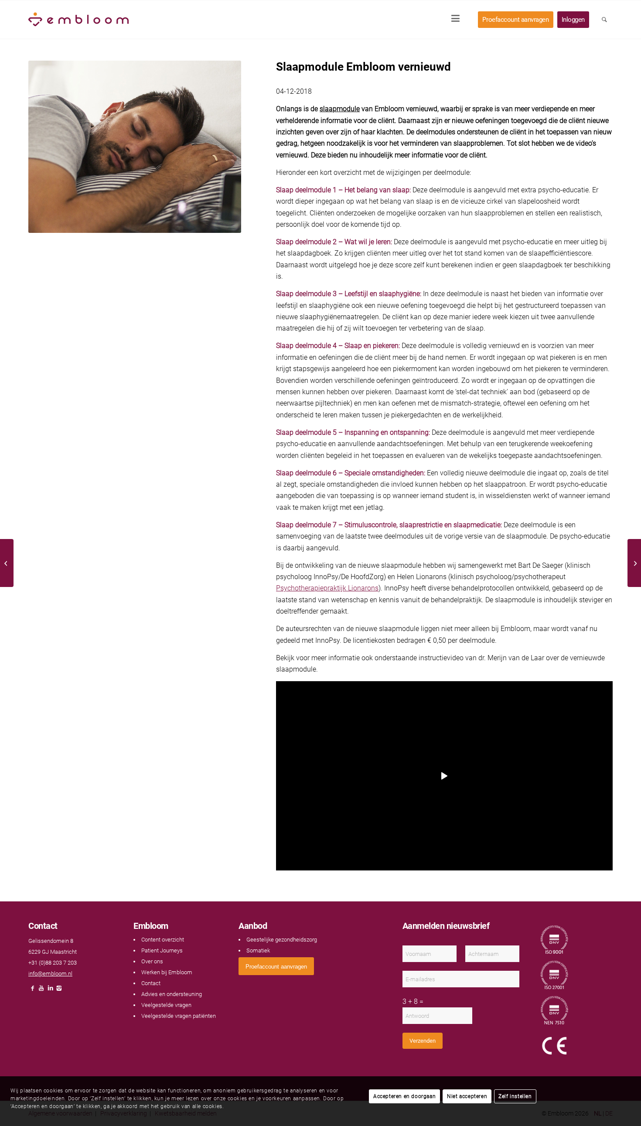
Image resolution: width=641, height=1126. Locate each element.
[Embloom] (78, 19)
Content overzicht (162, 939)
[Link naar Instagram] (59, 990)
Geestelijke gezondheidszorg (281, 939)
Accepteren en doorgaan (404, 1096)
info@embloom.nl (50, 973)
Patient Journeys (162, 950)
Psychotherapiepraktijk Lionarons (327, 588)
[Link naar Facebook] (32, 990)
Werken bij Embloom (166, 972)
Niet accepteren (467, 1096)
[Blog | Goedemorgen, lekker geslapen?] (7, 563)
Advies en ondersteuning (171, 994)
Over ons (152, 961)
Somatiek (258, 950)
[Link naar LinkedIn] (50, 990)
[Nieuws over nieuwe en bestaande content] (634, 563)
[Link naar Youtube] (41, 990)
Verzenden (422, 1040)
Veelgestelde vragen (166, 1005)
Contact (150, 983)
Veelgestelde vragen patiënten (178, 1016)
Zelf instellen (515, 1096)
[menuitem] (458, 19)
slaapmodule (340, 109)
